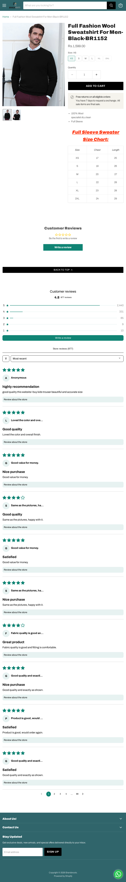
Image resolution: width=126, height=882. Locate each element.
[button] (7, 114)
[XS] (72, 62)
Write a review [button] (63, 247)
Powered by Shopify (63, 876)
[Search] (111, 5)
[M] (86, 62)
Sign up (53, 851)
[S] (79, 62)
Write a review (63, 337)
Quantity (72, 67)
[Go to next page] (83, 794)
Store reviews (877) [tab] (63, 348)
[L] (92, 62)
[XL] (99, 62)
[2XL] (107, 62)
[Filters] (5, 358)
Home (5, 16)
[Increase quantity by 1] (96, 74)
